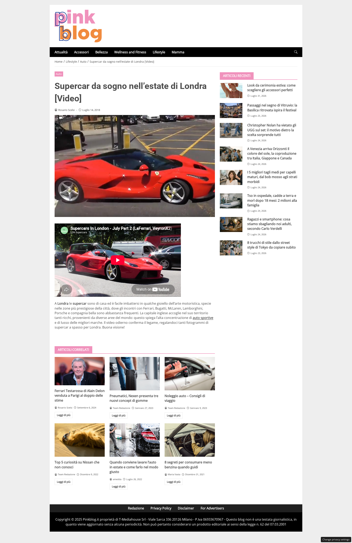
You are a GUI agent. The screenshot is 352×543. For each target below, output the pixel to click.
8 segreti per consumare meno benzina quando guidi (188, 464)
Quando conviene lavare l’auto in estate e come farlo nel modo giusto (134, 467)
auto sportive (203, 317)
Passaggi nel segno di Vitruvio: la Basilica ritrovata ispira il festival (272, 107)
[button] (295, 52)
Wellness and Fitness (130, 52)
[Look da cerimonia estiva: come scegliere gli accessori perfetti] (231, 90)
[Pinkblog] (78, 25)
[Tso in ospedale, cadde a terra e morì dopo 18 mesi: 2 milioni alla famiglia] (231, 200)
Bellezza (101, 52)
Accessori (81, 52)
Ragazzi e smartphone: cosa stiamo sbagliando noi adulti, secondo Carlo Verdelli (269, 224)
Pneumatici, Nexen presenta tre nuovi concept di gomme (134, 398)
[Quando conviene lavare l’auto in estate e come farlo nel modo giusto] (135, 440)
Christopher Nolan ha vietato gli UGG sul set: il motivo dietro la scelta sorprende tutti (271, 130)
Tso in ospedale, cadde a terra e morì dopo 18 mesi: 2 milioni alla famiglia (272, 200)
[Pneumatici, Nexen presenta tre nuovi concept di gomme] (135, 373)
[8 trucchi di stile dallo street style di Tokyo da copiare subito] (231, 247)
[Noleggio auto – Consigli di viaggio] (190, 373)
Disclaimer (186, 508)
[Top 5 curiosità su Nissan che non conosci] (80, 440)
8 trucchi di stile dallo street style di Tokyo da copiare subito (271, 245)
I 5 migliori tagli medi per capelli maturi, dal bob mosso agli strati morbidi (272, 177)
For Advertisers (212, 508)
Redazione (136, 508)
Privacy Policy (161, 508)
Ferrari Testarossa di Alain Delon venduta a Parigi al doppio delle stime (80, 396)
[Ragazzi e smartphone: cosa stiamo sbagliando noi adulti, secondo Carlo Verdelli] (231, 224)
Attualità (61, 52)
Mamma (178, 52)
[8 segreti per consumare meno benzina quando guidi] (190, 440)
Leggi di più (63, 415)
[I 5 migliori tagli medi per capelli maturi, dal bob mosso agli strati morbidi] (231, 177)
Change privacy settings (336, 539)
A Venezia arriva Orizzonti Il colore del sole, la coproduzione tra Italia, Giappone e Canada (271, 153)
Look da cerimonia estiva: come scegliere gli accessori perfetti (271, 87)
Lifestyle (159, 52)
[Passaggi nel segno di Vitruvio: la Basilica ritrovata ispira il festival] (231, 110)
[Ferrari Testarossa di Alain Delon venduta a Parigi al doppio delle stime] (80, 371)
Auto (59, 74)
